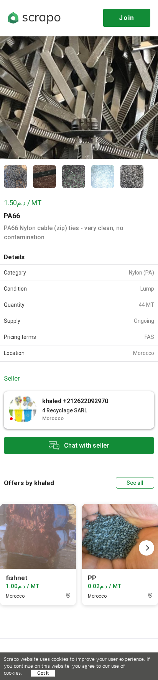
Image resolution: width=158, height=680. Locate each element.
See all (135, 483)
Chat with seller (86, 445)
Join (127, 17)
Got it (43, 673)
